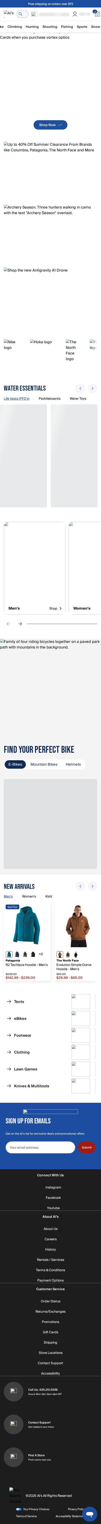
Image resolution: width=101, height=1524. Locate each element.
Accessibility (50, 1373)
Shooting (50, 27)
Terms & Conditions (50, 1270)
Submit (87, 1147)
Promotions (50, 1322)
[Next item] (92, 388)
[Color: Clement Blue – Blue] (17, 954)
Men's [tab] (8, 896)
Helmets (73, 764)
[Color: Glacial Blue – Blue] (9, 954)
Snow (95, 27)
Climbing (15, 27)
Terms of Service (26, 1516)
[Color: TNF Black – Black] (76, 954)
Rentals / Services (50, 1260)
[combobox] (22, 14)
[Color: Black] (33, 954)
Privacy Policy (76, 1509)
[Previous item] (80, 388)
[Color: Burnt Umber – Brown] (60, 954)
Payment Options (50, 1280)
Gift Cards (50, 1332)
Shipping (50, 1342)
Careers (51, 1239)
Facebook (53, 1198)
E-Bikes (15, 764)
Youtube (53, 1208)
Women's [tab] (29, 896)
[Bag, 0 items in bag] (97, 14)
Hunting (32, 27)
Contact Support (50, 1363)
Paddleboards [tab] (49, 399)
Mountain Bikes (44, 764)
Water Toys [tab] (78, 399)
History (50, 1249)
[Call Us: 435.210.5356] (13, 1391)
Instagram (53, 1187)
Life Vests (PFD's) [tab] (16, 399)
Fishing (67, 27)
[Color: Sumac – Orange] (68, 954)
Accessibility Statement (70, 1516)
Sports (82, 27)
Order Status (50, 1301)
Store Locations (50, 1353)
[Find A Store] (13, 1457)
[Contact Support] (13, 1424)
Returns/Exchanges (50, 1311)
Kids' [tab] (49, 896)
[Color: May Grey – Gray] (25, 954)
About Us (51, 1229)
